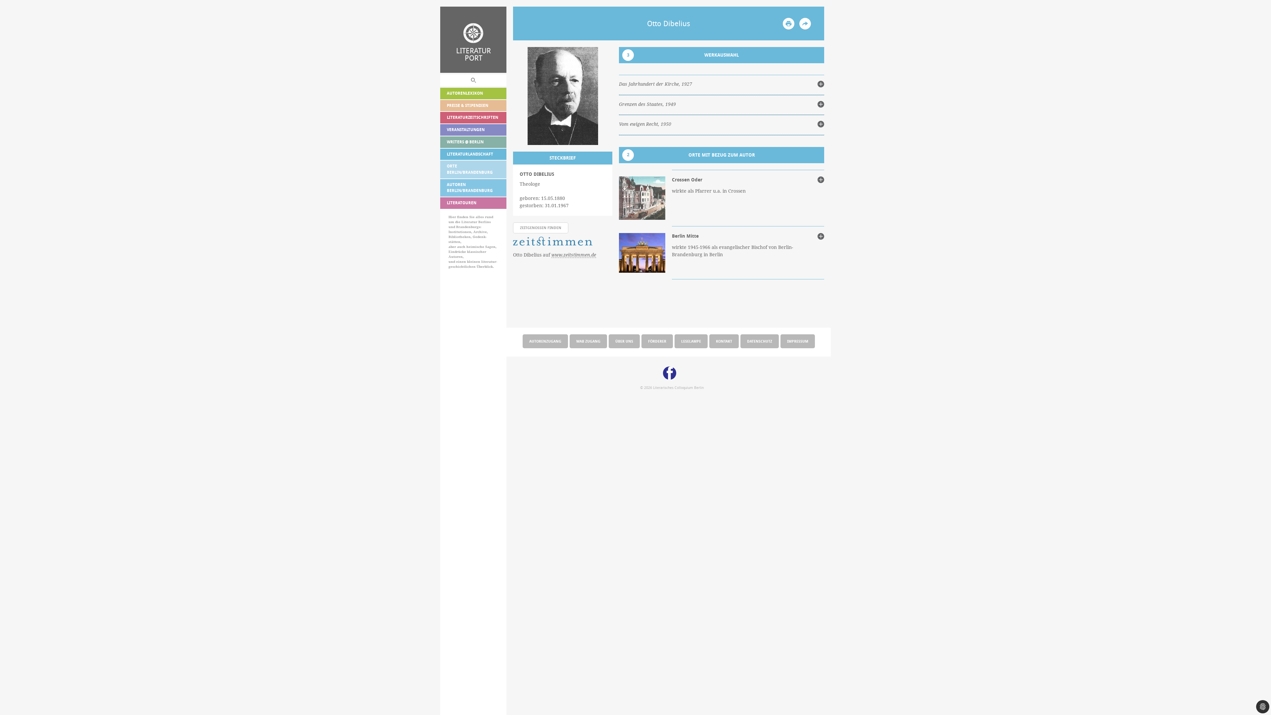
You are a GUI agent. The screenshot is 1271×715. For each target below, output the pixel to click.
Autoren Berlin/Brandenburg (470, 188)
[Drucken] (788, 23)
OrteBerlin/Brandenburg (470, 169)
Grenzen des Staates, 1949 (647, 104)
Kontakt (724, 341)
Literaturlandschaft (470, 154)
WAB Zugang (588, 341)
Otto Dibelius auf (554, 254)
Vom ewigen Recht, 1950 (645, 124)
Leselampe (691, 341)
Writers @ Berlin (465, 142)
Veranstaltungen (466, 129)
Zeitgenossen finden (540, 227)
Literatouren (461, 203)
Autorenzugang (545, 341)
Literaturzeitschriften (472, 117)
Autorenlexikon (465, 93)
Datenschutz (759, 341)
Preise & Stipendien (467, 105)
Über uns (624, 341)
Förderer (657, 341)
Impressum (797, 341)
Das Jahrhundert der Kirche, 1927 (655, 84)
